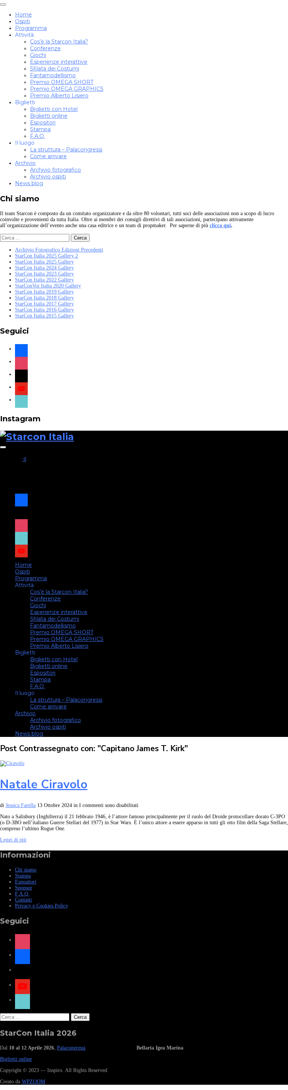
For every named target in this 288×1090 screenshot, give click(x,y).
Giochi (38, 55)
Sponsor (23, 888)
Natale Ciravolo (43, 784)
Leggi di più (13, 840)
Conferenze (45, 48)
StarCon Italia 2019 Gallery (44, 292)
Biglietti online (49, 115)
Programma (31, 28)
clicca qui (220, 225)
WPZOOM (33, 1081)
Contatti (23, 900)
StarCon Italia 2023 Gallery (44, 274)
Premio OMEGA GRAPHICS (67, 88)
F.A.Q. (37, 136)
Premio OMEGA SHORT (61, 82)
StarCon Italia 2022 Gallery (44, 280)
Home (23, 14)
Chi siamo (25, 870)
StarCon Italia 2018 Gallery (44, 298)
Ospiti (22, 21)
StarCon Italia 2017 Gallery (44, 304)
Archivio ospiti (48, 176)
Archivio (25, 163)
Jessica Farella (21, 805)
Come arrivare (48, 156)
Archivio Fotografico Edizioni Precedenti (59, 250)
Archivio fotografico (55, 169)
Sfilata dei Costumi (54, 68)
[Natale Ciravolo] (12, 763)
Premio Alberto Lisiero (59, 95)
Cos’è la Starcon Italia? (59, 41)
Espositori (43, 122)
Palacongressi (71, 1048)
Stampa (40, 129)
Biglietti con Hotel (54, 109)
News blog (29, 183)
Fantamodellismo (53, 75)
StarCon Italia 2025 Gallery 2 (46, 256)
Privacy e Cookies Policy (41, 906)
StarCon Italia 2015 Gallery (44, 316)
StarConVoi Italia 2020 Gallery (48, 286)
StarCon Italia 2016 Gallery (44, 310)
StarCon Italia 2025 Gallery (44, 262)
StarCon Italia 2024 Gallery (44, 268)
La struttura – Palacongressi (66, 149)
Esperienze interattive (58, 61)
